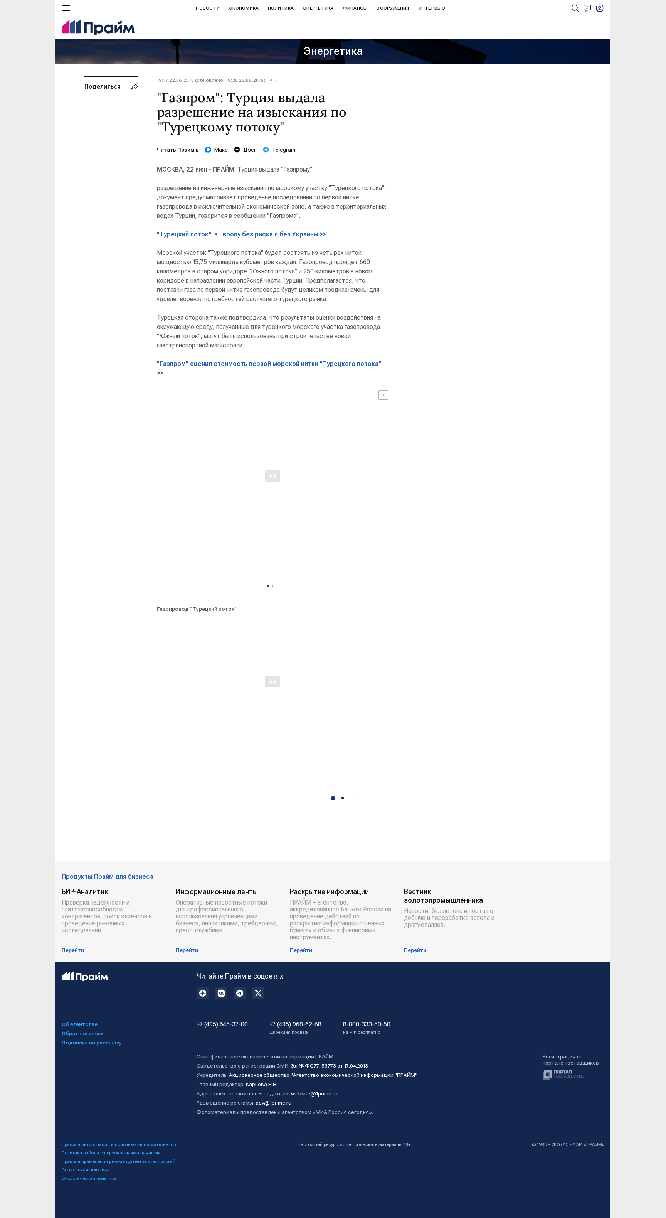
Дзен (250, 150)
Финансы (355, 8)
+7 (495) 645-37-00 (222, 1024)
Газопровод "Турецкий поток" (197, 609)
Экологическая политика (89, 1178)
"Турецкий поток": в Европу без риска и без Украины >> (241, 234)
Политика (281, 8)
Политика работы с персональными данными (111, 1153)
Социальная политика (85, 1170)
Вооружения (393, 8)
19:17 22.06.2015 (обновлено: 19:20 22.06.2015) (211, 80)
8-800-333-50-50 (366, 1028)
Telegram (283, 150)
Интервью (432, 8)
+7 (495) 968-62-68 (295, 1028)
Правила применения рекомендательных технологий (118, 1161)
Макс (221, 150)
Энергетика (318, 8)
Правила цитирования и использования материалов (119, 1144)
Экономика (244, 8)
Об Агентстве (80, 1024)
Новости (208, 8)
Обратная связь (83, 1033)
